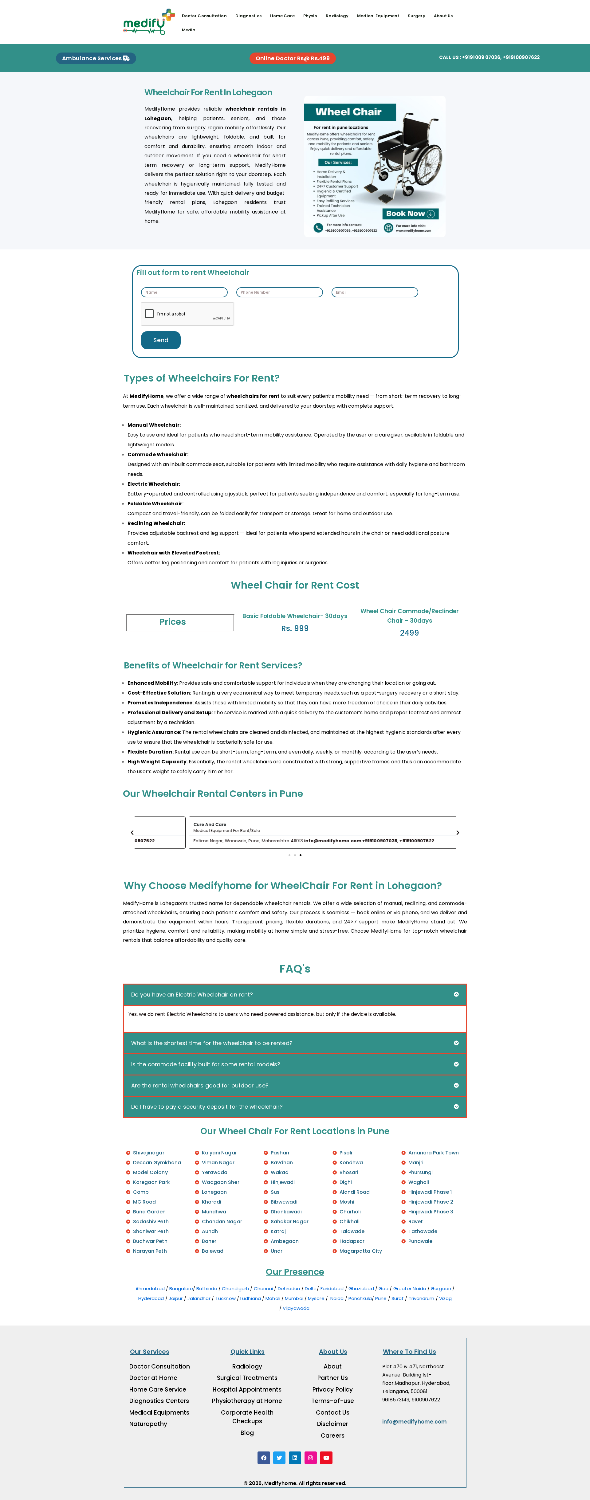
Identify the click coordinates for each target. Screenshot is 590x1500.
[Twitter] (279, 1457)
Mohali (273, 1298)
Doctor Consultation (204, 16)
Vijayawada (297, 1308)
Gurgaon (441, 1288)
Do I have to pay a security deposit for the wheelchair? (207, 1106)
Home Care (282, 16)
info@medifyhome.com (414, 1421)
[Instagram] (311, 1457)
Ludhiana (250, 1298)
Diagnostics (248, 16)
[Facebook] (264, 1457)
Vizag (445, 1298)
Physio (310, 16)
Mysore (316, 1298)
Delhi (310, 1288)
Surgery (416, 16)
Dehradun (289, 1288)
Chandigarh (236, 1288)
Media (189, 30)
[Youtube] (326, 1457)
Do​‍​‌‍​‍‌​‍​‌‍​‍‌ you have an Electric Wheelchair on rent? (192, 994)
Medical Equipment (378, 16)
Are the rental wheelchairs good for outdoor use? (200, 1085)
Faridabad (332, 1288)
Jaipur (176, 1298)
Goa (383, 1288)
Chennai (263, 1288)
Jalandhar (198, 1298)
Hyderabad (151, 1298)
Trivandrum (422, 1298)
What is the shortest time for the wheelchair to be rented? (212, 1043)
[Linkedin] (295, 1457)
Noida (337, 1298)
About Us (443, 16)
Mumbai (294, 1298)
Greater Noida (410, 1288)
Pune (381, 1298)
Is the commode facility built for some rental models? (205, 1064)
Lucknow (226, 1298)
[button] (132, 833)
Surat (397, 1298)
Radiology (337, 16)
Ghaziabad (361, 1288)
